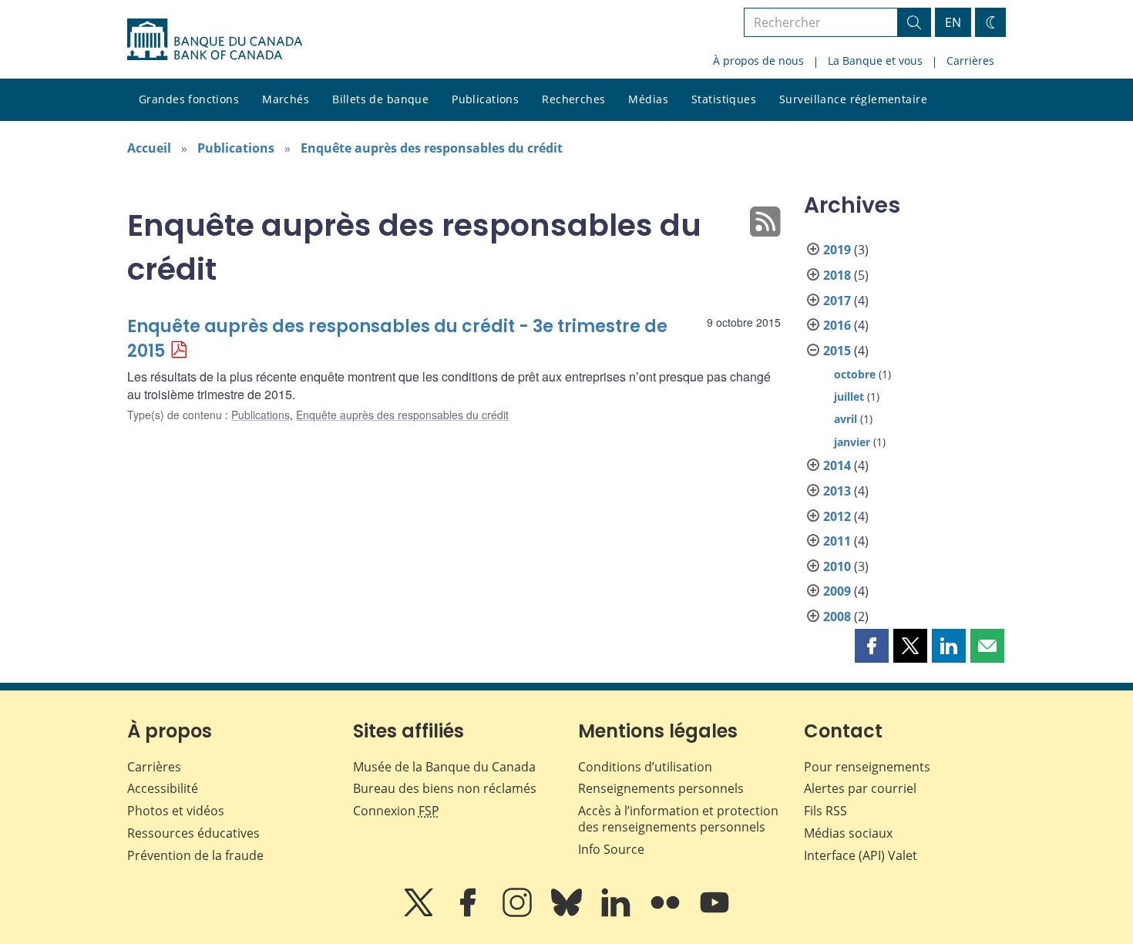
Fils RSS (825, 810)
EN (953, 22)
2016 (837, 325)
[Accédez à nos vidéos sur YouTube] (714, 913)
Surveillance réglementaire (853, 99)
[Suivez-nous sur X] (420, 913)
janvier (852, 442)
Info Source (611, 849)
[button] (872, 646)
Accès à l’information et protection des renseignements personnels (678, 818)
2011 (837, 540)
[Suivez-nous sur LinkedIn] (617, 913)
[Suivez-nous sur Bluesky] (568, 913)
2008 (837, 616)
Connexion (396, 810)
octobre (855, 374)
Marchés (285, 99)
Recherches (573, 99)
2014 (837, 465)
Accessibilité (162, 788)
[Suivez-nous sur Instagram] (518, 913)
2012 (837, 516)
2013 (837, 490)
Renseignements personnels (661, 788)
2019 (837, 249)
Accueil (149, 147)
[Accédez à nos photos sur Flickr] (666, 913)
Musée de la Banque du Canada (444, 766)
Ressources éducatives (193, 833)
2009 (837, 591)
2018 (837, 275)
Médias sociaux (848, 833)
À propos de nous (758, 60)
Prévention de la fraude (195, 855)
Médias (648, 99)
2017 (837, 300)
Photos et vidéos (175, 810)
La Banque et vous (875, 60)
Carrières (970, 60)
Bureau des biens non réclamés (444, 788)
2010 (837, 566)
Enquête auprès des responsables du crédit (432, 147)
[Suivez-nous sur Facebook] (469, 913)
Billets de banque (380, 99)
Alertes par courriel (860, 788)
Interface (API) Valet (860, 855)
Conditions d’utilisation (645, 766)
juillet (849, 396)
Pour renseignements (867, 766)
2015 (837, 350)
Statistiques (723, 99)
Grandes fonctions (189, 99)
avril (845, 419)
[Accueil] (214, 39)
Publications (485, 99)
